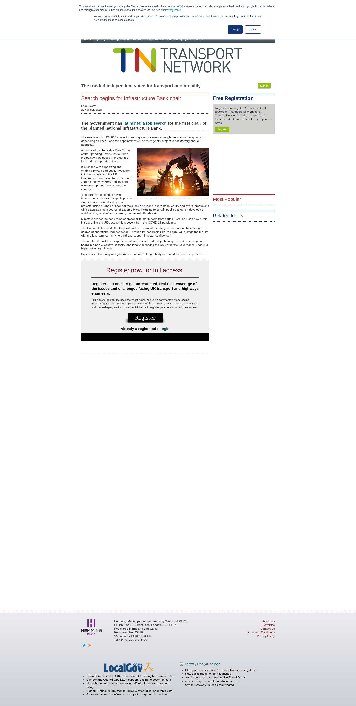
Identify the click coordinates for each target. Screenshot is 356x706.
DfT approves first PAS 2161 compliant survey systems (220, 670)
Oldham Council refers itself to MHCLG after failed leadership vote (129, 690)
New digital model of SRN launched (208, 673)
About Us (269, 621)
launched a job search (144, 123)
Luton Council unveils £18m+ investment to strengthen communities (130, 676)
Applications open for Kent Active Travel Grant (215, 677)
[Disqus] (145, 409)
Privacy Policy (173, 10)
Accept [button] (235, 29)
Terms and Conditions (260, 632)
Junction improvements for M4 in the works (213, 681)
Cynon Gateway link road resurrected (209, 684)
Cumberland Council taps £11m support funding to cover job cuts (128, 679)
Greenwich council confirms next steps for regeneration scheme (127, 694)
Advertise (269, 624)
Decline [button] (253, 29)
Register (222, 129)
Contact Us (267, 628)
